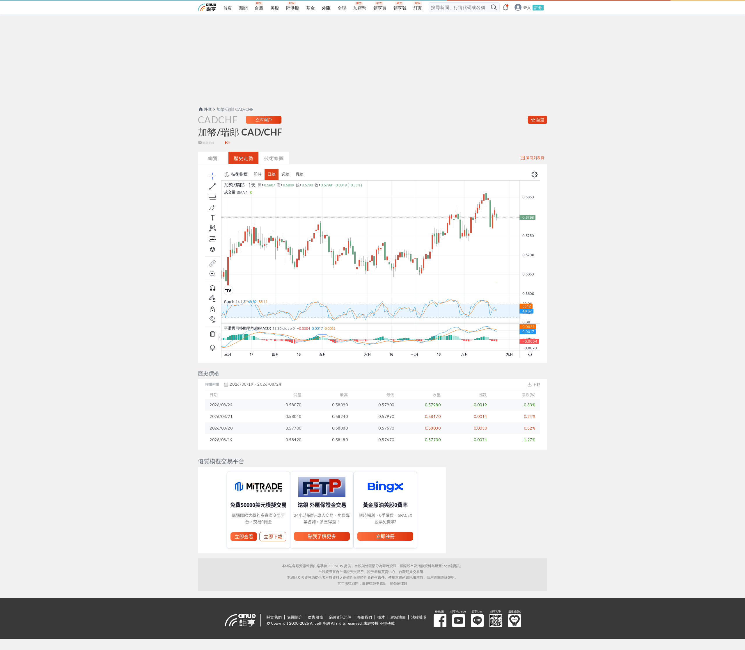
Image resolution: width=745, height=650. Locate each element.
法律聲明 (418, 617)
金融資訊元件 (340, 617)
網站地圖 (398, 617)
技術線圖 (274, 158)
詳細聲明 (448, 577)
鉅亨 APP (495, 620)
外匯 (208, 109)
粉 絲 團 (440, 620)
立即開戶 (264, 119)
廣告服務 (315, 617)
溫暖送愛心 (514, 620)
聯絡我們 (364, 617)
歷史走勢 (243, 158)
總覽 (213, 158)
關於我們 (274, 617)
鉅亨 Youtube (458, 620)
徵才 (381, 617)
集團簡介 (294, 617)
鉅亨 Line (477, 620)
